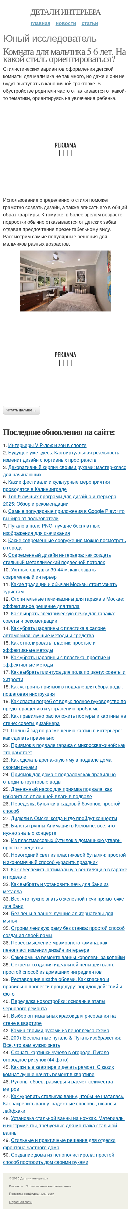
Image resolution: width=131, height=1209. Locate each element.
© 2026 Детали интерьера (28, 1178)
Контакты (16, 1186)
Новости (66, 23)
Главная (40, 23)
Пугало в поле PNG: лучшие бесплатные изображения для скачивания (52, 529)
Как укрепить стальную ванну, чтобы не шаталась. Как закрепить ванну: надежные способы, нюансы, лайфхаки (63, 1103)
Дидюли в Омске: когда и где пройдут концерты (64, 818)
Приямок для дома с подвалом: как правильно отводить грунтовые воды (59, 778)
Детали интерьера (65, 11)
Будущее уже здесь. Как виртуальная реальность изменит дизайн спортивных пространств (61, 456)
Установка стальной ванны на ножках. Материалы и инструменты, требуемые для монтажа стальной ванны (64, 1125)
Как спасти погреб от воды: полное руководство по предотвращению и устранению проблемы (64, 705)
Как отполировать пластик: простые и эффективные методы (49, 646)
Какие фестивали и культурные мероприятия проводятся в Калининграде (56, 485)
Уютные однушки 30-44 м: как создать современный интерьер (49, 573)
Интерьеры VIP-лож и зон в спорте (47, 445)
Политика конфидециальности (31, 1193)
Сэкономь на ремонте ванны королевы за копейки (68, 957)
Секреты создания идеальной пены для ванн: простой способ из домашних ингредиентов (58, 968)
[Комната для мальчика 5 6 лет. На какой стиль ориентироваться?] (65, 281)
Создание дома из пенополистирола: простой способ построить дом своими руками (58, 1158)
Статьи (90, 23)
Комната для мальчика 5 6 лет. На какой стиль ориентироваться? (64, 54)
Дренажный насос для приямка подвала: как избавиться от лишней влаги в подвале (57, 792)
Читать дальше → (21, 410)
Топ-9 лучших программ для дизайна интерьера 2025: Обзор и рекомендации (59, 500)
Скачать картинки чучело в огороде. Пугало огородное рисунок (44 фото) (56, 1056)
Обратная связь (20, 1202)
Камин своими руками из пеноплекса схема (60, 1030)
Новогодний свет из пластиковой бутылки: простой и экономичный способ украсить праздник (64, 858)
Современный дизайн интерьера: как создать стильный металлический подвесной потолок (57, 558)
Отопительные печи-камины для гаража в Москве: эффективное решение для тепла (63, 602)
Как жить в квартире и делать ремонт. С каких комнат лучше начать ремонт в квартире (58, 1070)
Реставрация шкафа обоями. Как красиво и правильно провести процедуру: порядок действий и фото (62, 986)
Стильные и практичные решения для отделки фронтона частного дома (59, 1143)
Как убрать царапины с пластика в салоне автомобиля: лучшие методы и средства (54, 631)
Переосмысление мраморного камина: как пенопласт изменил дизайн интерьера (55, 946)
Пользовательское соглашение (49, 1186)
